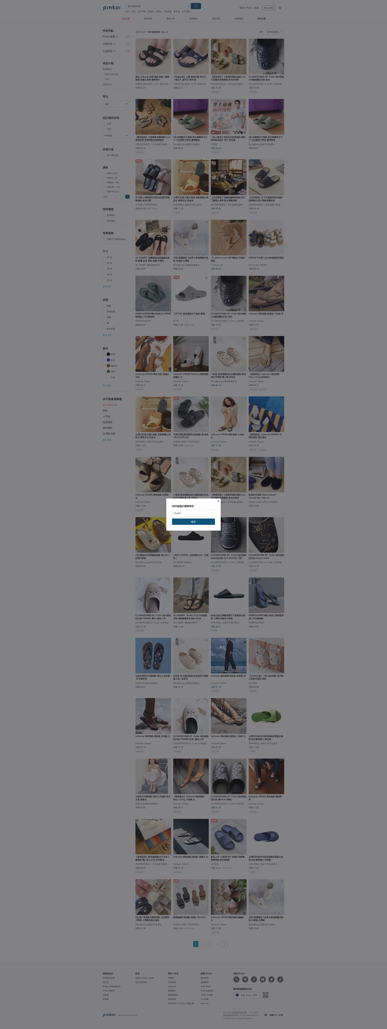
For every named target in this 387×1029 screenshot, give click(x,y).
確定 (193, 521)
